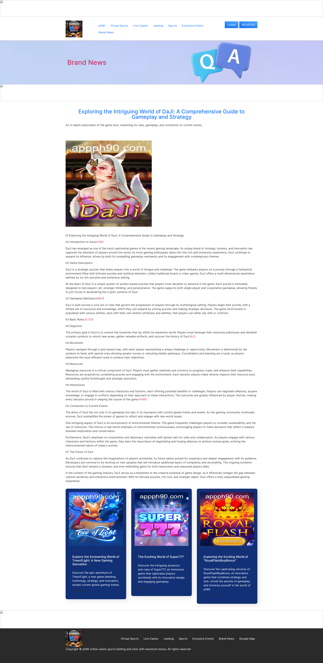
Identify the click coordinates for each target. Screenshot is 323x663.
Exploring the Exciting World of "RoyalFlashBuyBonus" (226, 558)
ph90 (102, 25)
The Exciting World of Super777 (161, 557)
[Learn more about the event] (161, 16)
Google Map (247, 638)
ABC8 (100, 298)
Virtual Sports (119, 25)
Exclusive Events (192, 25)
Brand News (106, 32)
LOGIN (231, 24)
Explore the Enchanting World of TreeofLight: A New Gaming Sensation (95, 560)
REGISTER (248, 24)
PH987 (143, 399)
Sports (172, 25)
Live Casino (140, 25)
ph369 (99, 241)
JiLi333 (88, 319)
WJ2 (192, 336)
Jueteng (158, 25)
